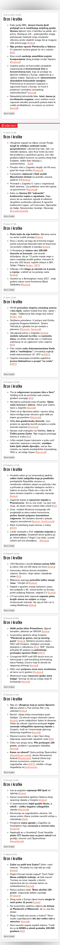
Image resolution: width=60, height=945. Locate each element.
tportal (32, 92)
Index (31, 43)
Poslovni (15, 62)
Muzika (25, 284)
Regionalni (24, 758)
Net (25, 819)
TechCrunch (47, 521)
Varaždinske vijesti (20, 755)
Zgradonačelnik (19, 211)
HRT (36, 265)
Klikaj (32, 605)
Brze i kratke (9, 113)
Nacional (31, 189)
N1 (12, 52)
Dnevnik (25, 329)
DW (30, 163)
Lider (37, 902)
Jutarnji (14, 828)
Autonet (33, 427)
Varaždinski (17, 841)
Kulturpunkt (30, 767)
